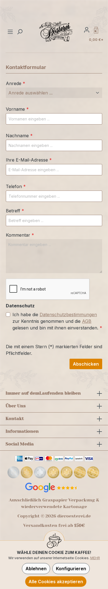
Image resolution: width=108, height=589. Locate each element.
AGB (86, 321)
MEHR (95, 558)
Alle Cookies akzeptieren (56, 581)
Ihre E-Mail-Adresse (29, 160)
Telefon (16, 186)
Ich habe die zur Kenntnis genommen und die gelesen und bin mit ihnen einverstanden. (57, 321)
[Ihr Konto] (86, 29)
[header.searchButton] (19, 31)
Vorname (17, 109)
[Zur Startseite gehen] (56, 31)
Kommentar (20, 235)
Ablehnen (36, 568)
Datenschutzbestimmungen (68, 314)
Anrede (15, 83)
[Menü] (11, 31)
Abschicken (86, 364)
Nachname (19, 135)
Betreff (15, 210)
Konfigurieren (71, 568)
